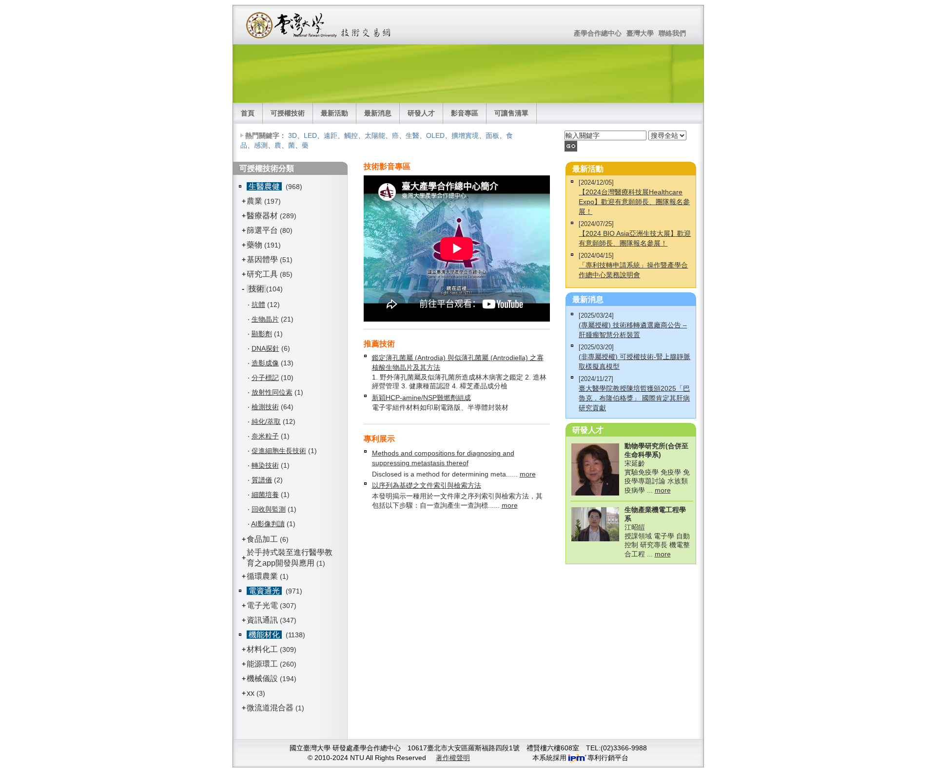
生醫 (412, 135)
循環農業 (262, 576)
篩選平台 (262, 230)
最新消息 (377, 113)
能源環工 (262, 664)
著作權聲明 (453, 758)
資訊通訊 (262, 620)
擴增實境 (465, 135)
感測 (261, 145)
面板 (492, 135)
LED (310, 135)
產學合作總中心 (598, 33)
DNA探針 (265, 348)
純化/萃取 (266, 421)
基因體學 (262, 259)
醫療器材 (263, 215)
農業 (254, 201)
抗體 (258, 304)
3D (292, 135)
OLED (435, 135)
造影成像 (265, 363)
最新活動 (334, 113)
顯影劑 (262, 334)
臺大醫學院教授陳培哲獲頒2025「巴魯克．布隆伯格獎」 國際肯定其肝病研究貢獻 (634, 398)
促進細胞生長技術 (279, 451)
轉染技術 (265, 465)
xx (250, 693)
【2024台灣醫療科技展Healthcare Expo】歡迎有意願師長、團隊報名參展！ (634, 201)
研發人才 (421, 113)
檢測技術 (265, 407)
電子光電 (262, 605)
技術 (256, 289)
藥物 (254, 245)
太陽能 (375, 135)
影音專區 (464, 113)
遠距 (330, 135)
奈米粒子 (265, 436)
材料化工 (262, 649)
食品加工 (262, 539)
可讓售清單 (511, 113)
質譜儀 (262, 480)
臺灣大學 (640, 33)
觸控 (351, 135)
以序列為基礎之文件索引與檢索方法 (426, 485)
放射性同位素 (272, 392)
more (528, 474)
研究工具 (262, 274)
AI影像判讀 (268, 524)
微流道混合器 (270, 708)
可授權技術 (288, 113)
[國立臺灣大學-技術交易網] (319, 25)
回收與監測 (269, 509)
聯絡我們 (672, 33)
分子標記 (265, 377)
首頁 (247, 113)
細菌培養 (265, 494)
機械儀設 (262, 678)
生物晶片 (265, 319)
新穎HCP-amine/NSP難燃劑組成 (421, 397)
